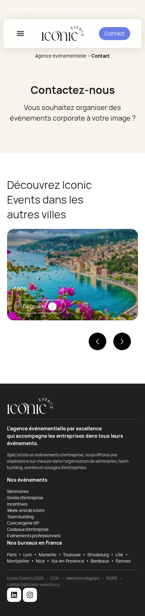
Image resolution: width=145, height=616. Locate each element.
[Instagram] (30, 595)
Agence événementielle (61, 56)
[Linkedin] (14, 595)
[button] (20, 33)
